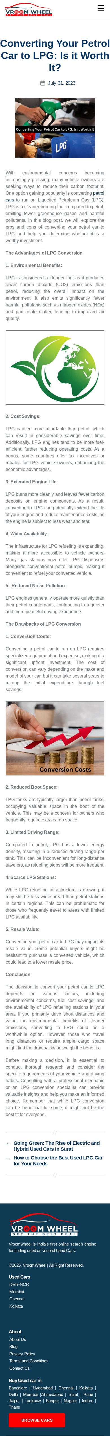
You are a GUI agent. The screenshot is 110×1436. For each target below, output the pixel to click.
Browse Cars (36, 1420)
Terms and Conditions (29, 1360)
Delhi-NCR (19, 1284)
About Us (17, 1339)
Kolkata (16, 1306)
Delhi (13, 1394)
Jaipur (15, 1400)
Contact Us (19, 1368)
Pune (89, 1394)
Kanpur (53, 1400)
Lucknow (34, 1400)
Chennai (16, 1298)
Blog (13, 1346)
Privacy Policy (22, 1353)
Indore (88, 1400)
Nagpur (71, 1400)
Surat (74, 1394)
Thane (14, 1407)
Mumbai (16, 1291)
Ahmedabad (53, 1394)
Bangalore (19, 1387)
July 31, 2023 (61, 83)
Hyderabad (44, 1387)
